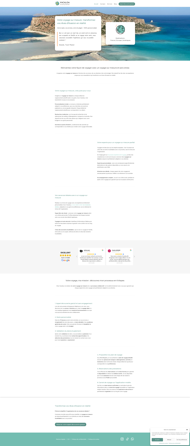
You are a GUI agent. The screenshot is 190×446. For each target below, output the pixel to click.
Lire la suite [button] (91, 263)
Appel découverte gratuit (127, 4)
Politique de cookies (163, 443)
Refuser (169, 439)
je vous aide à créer (77, 205)
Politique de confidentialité (174, 443)
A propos (102, 4)
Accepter (157, 439)
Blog (115, 4)
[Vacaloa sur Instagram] (122, 440)
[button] (187, 429)
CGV (68, 439)
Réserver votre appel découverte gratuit (70, 424)
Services (109, 4)
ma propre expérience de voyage (117, 155)
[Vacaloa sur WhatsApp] (132, 440)
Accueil (96, 4)
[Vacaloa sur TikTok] (127, 440)
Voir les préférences (181, 439)
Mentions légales (60, 439)
